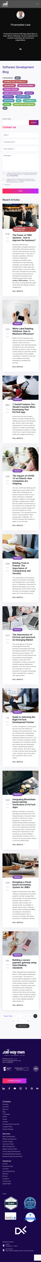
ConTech (5, 1169)
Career (4, 1119)
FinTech (29, 93)
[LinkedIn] (3, 1088)
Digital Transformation (9, 1149)
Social (7, 104)
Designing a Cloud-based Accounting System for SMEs (22, 885)
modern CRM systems (20, 280)
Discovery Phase (8, 1144)
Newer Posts (8, 1016)
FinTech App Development (11, 1151)
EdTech (5, 1176)
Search (34, 122)
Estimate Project (14, 1081)
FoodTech (8, 97)
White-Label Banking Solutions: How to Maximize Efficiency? (23, 331)
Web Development (26, 85)
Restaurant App (7, 1166)
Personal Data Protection (10, 1124)
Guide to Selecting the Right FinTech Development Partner (23, 719)
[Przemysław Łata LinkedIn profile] (20, 49)
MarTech (5, 1174)
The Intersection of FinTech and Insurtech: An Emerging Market (24, 637)
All (17, 78)
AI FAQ (4, 1117)
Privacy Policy (14, 175)
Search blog (6, 119)
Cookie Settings (7, 1129)
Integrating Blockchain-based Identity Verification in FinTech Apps (24, 803)
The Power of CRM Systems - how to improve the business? (24, 238)
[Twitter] (26, 1088)
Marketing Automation (24, 104)
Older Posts (22, 1026)
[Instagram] (20, 1088)
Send (20, 191)
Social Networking (8, 1171)
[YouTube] (15, 1088)
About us (5, 1109)
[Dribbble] (32, 1088)
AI (5, 108)
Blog (3, 1112)
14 (28, 1021)
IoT (18, 101)
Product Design (10, 89)
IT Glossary (6, 1114)
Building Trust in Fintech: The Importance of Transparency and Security (21, 568)
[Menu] (37, 3)
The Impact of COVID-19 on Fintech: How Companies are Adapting (23, 479)
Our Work (5, 1107)
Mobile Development (12, 93)
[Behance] (37, 1088)
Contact (5, 1122)
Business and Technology (15, 82)
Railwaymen (9, 85)
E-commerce (29, 101)
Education (8, 101)
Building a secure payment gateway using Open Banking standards (24, 964)
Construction (23, 97)
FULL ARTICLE (17, 291)
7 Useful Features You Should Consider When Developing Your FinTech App (23, 408)
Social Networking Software (11, 1154)
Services (5, 1104)
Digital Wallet (6, 1184)
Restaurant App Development (12, 1156)
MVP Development (8, 1146)
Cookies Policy (7, 1127)
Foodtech (5, 1179)
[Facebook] (9, 1088)
